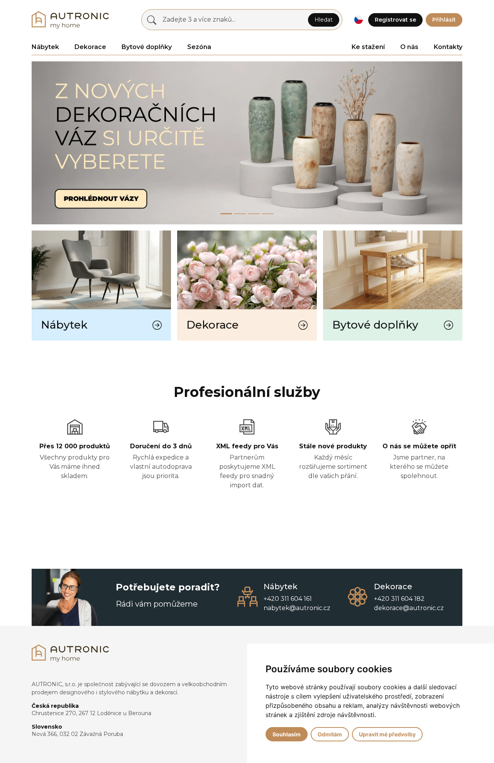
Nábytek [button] (45, 47)
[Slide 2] (254, 213)
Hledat (324, 19)
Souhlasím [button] (286, 734)
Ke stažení (368, 47)
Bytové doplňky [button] (147, 47)
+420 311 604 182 (399, 598)
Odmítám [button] (330, 734)
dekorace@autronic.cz (409, 608)
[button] (358, 20)
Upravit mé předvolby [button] (387, 734)
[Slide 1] (240, 213)
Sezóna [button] (199, 47)
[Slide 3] (268, 213)
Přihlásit (444, 19)
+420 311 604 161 (288, 598)
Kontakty (448, 47)
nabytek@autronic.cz (297, 608)
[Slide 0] (226, 213)
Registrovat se (395, 19)
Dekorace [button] (90, 47)
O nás (409, 47)
